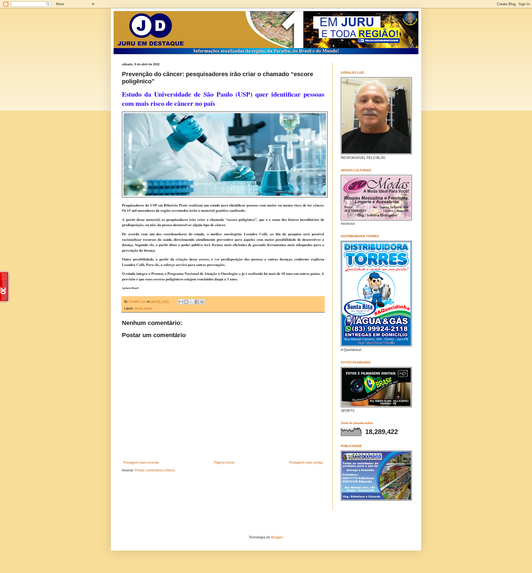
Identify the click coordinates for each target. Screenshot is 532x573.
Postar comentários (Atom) (155, 470)
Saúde (148, 308)
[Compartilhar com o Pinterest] (202, 301)
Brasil (138, 308)
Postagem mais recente (141, 462)
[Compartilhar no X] (191, 301)
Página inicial (224, 462)
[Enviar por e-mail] (181, 301)
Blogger (277, 537)
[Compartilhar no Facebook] (197, 301)
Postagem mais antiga (306, 462)
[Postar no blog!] (186, 301)
